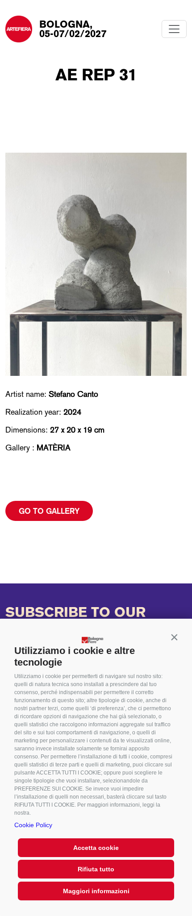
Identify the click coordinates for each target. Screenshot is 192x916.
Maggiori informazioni (96, 891)
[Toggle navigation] (174, 29)
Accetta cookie (96, 847)
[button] (174, 637)
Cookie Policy (33, 825)
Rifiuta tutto (96, 869)
